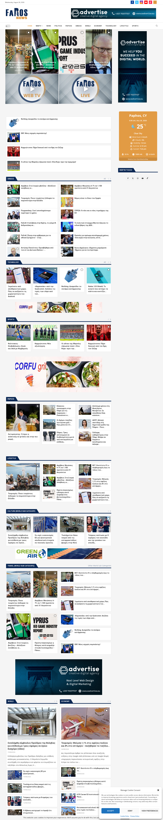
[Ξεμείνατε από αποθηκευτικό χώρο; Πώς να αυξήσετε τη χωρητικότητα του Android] (19, 275)
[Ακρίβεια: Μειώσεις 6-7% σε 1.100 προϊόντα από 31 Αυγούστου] (18, 51)
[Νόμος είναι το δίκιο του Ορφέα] (67, 202)
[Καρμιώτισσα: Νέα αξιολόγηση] (45, 333)
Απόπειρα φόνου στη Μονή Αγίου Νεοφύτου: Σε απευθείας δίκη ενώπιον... (101, 410)
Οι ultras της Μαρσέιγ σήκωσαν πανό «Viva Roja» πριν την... (71, 346)
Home (30, 26)
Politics (58, 26)
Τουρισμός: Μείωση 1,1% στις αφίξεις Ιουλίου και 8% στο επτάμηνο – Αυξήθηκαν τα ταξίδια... (85, 780)
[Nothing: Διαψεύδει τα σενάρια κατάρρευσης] (13, 123)
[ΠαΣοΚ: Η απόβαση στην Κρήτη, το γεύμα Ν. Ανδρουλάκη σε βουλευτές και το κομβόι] (13, 227)
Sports (135, 26)
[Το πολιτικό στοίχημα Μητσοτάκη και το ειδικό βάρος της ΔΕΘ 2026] (67, 227)
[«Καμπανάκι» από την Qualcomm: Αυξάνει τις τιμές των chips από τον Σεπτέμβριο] (45, 275)
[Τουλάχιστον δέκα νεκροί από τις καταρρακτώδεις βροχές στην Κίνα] (72, 560)
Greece (79, 26)
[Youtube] (146, 2)
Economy (98, 26)
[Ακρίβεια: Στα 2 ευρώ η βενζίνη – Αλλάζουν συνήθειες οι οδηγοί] (45, 51)
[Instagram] (141, 2)
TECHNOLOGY (110, 26)
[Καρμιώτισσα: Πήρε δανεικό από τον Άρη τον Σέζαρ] (13, 151)
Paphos (69, 26)
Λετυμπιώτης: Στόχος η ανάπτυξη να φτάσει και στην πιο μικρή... (23, 436)
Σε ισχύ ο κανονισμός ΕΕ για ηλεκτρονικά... (34, 808)
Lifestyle (124, 26)
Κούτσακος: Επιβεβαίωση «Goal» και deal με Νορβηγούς (18, 346)
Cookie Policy (124, 816)
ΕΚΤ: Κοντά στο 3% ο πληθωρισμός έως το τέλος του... (101, 503)
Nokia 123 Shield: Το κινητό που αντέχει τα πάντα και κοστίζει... (98, 288)
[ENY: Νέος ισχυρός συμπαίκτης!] (13, 137)
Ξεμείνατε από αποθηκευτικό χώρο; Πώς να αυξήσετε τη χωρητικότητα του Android (17, 291)
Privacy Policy (134, 816)
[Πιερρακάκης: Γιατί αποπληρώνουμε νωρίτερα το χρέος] (13, 214)
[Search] (156, 26)
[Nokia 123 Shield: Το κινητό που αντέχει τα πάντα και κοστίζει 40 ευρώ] (99, 275)
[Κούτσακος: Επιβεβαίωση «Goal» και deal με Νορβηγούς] (19, 333)
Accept (110, 811)
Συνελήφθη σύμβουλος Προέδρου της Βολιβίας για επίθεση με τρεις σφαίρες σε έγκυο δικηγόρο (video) (31, 781)
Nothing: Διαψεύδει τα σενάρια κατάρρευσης (39, 119)
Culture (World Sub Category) (21, 547)
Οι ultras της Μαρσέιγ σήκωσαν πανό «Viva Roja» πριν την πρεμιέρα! (48, 162)
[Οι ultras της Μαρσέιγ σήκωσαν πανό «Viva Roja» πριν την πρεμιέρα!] (13, 166)
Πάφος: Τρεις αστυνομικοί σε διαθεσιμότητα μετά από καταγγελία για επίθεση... (65, 437)
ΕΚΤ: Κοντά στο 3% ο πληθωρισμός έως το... (93, 805)
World (88, 26)
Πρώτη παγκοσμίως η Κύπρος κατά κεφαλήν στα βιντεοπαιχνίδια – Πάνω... (65, 530)
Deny (130, 811)
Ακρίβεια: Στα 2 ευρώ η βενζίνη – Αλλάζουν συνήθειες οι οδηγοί (45, 64)
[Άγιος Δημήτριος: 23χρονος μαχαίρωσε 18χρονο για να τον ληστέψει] (67, 252)
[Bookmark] (28, 32)
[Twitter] (137, 2)
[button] (158, 790)
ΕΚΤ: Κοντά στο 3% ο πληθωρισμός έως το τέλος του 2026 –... (99, 64)
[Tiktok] (150, 2)
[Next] (110, 179)
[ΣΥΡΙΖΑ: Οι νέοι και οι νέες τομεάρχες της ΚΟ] (67, 214)
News (48, 26)
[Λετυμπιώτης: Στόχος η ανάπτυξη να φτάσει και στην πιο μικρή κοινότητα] (23, 417)
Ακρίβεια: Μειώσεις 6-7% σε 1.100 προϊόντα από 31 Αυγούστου (18, 64)
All (105, 179)
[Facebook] (132, 2)
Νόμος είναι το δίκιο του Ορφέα (87, 198)
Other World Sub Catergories (99, 601)
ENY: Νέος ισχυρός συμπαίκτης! (34, 133)
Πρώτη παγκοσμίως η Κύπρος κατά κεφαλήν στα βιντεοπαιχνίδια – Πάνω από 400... (72, 63)
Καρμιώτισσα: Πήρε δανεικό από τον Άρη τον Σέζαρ (42, 147)
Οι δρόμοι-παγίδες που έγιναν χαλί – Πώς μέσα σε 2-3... (64, 422)
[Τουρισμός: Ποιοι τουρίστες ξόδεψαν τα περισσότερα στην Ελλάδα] (13, 202)
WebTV (38, 26)
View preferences (150, 811)
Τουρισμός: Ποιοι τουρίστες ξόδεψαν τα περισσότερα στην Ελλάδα (21, 531)
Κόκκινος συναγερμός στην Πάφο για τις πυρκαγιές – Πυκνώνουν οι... (64, 410)
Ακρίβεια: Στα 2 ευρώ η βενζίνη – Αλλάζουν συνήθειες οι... (65, 515)
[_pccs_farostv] (155, 2)
